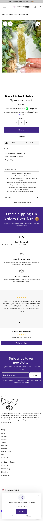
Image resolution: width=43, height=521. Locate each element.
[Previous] (5, 23)
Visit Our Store (6, 451)
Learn (3, 454)
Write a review (21, 343)
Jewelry (3, 442)
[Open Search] (35, 7)
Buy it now (21, 137)
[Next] (10, 23)
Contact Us (4, 457)
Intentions (7, 197)
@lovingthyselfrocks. (18, 415)
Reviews (4, 448)
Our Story (4, 436)
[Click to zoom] (37, 23)
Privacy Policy (5, 475)
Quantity (21, 118)
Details (6, 149)
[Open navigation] (6, 6)
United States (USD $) (12, 490)
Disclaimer (4, 472)
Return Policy (5, 469)
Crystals (4, 439)
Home (3, 14)
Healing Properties (10, 169)
